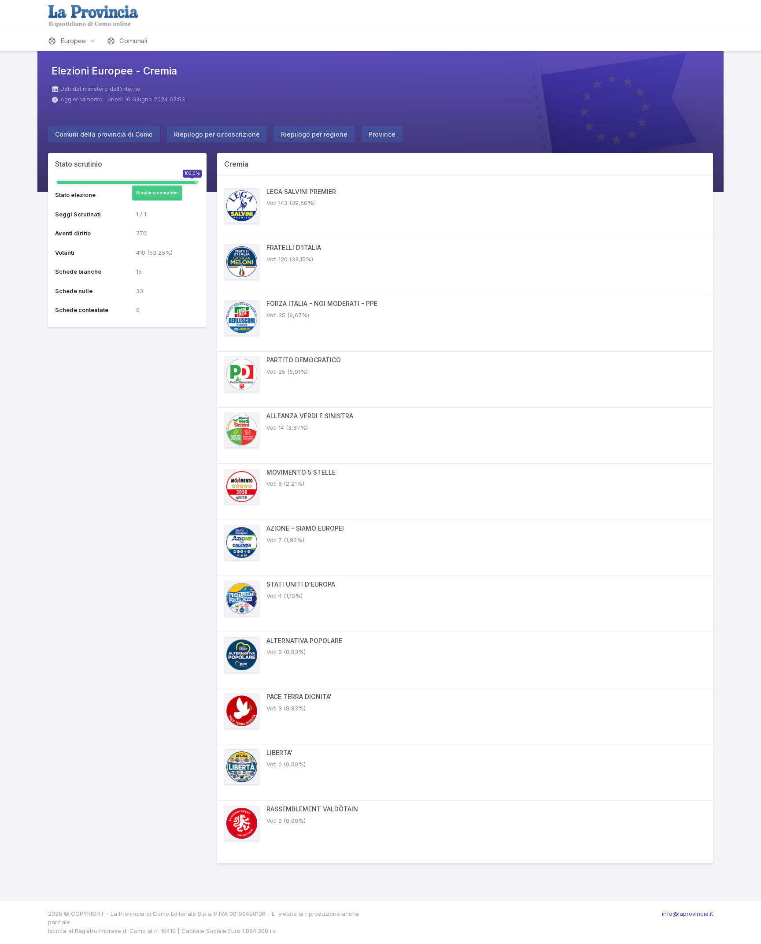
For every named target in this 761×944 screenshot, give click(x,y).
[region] (465, 519)
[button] (72, 41)
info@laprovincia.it (687, 913)
